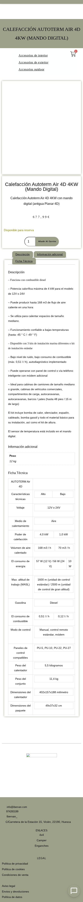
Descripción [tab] (22, 254)
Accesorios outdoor (31, 69)
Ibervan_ (11, 816)
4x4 (41, 834)
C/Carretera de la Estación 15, (24, 821)
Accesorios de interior (33, 55)
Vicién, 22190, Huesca (57, 821)
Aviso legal (8, 885)
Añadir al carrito (47, 241)
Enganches (41, 845)
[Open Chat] (74, 891)
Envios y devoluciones (15, 891)
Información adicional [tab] (50, 254)
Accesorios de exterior (33, 62)
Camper (42, 840)
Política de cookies (13, 869)
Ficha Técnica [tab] (24, 261)
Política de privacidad (15, 863)
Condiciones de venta (15, 874)
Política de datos (12, 897)
